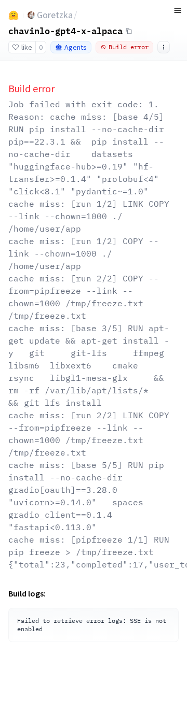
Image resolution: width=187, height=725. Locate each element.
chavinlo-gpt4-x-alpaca (65, 30)
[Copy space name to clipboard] (129, 31)
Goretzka (55, 15)
